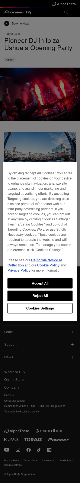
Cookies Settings (40, 308)
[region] (40, 241)
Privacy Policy (19, 270)
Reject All (40, 295)
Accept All (40, 283)
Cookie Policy (48, 265)
